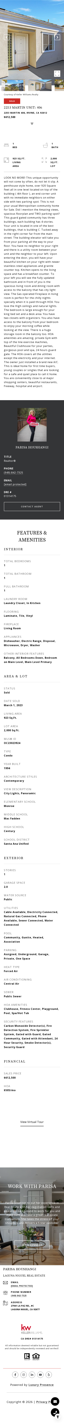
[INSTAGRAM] (24, 1375)
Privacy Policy (46, 1402)
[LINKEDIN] (32, 1375)
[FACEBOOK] (15, 1375)
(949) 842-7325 (13, 472)
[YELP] (49, 1375)
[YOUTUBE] (40, 1375)
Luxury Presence (41, 1385)
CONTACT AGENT (32, 506)
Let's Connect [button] (32, 1244)
